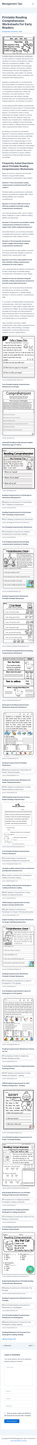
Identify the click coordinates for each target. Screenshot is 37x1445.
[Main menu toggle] (33, 4)
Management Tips (12, 3)
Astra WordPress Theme (18, 1441)
